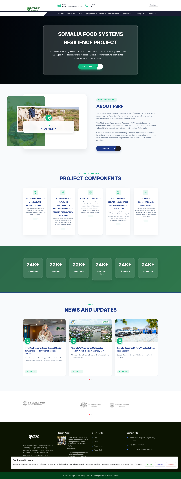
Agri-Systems (90, 14)
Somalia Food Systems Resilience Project (102, 476)
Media (101, 14)
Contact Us (152, 14)
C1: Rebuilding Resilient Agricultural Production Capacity (35, 202)
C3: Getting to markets (90, 199)
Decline (171, 464)
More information (135, 464)
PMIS (80, 14)
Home (62, 14)
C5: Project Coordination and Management (146, 202)
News (96, 442)
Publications (113, 14)
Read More (104, 148)
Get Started (87, 66)
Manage (160, 464)
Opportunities (127, 14)
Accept (149, 464)
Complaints (141, 14)
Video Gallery (99, 450)
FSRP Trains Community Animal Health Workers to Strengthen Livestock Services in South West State (77, 441)
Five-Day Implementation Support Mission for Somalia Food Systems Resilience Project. (43, 351)
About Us (70, 14)
